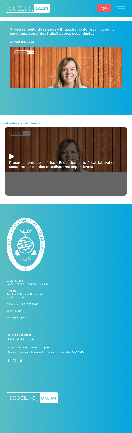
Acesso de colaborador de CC (28, 348)
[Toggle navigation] (120, 8)
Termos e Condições (19, 335)
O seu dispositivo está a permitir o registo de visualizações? (46, 352)
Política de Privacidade (21, 339)
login (104, 8)
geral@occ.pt (21, 318)
